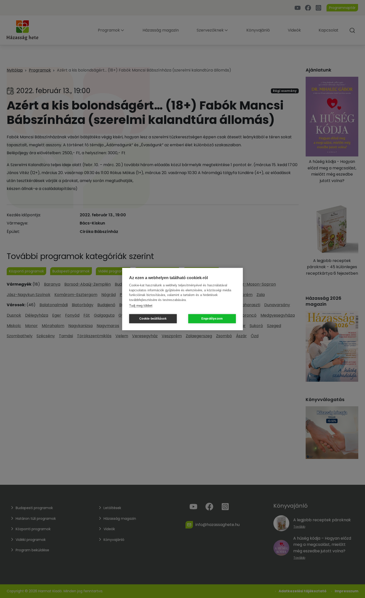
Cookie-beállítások (153, 318)
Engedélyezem (212, 318)
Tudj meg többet (140, 305)
